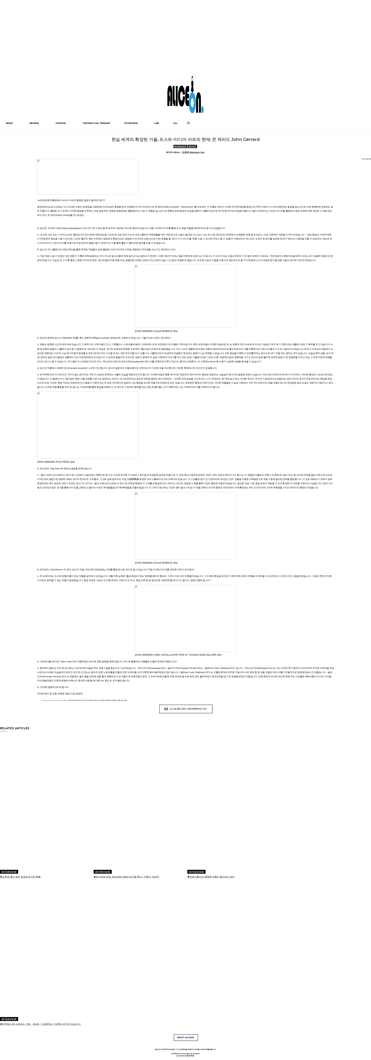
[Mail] (192, 1043)
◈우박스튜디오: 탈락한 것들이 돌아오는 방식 (210, 876)
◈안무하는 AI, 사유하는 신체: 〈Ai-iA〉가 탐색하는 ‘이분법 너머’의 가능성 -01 (40, 1024)
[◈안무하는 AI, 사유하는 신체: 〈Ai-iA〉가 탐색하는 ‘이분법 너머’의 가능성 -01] (46, 951)
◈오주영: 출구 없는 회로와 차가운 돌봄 (20, 876)
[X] (198, 1043)
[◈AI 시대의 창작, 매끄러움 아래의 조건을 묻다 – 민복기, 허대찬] (140, 804)
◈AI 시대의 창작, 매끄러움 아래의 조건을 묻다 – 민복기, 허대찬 (126, 876)
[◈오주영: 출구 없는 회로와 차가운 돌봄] (46, 804)
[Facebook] (172, 1043)
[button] (188, 122)
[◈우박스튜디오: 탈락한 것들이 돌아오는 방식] (233, 804)
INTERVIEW (180, 146)
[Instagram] (178, 1043)
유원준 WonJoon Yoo (193, 152)
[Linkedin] (185, 1043)
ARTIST (192, 146)
